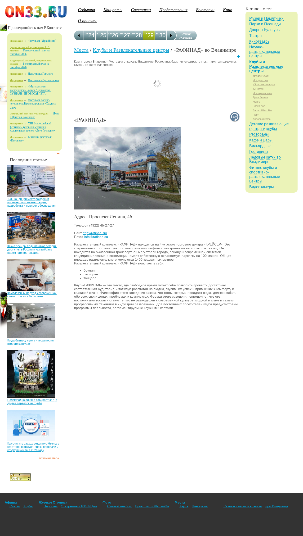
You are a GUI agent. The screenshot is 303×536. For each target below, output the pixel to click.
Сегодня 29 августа (185, 36)
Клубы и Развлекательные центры (131, 49)
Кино (227, 9)
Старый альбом (119, 506)
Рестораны (259, 134)
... (58, 152)
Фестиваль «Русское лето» (43, 80)
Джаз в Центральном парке (34, 115)
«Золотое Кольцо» (264, 84)
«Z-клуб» (258, 88)
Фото (106, 502)
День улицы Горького (40, 73)
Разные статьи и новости (242, 506)
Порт (256, 114)
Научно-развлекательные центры (264, 51)
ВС (157, 33)
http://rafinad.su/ (95, 233)
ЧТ (121, 33)
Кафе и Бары (260, 140)
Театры (255, 36)
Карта (183, 506)
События (86, 9)
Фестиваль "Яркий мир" (42, 40)
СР (110, 33)
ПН (86, 33)
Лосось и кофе (262, 119)
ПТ (133, 33)
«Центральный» (262, 93)
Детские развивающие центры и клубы (269, 126)
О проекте (87, 20)
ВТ (98, 33)
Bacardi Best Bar (262, 110)
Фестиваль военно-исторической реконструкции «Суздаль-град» (33, 103)
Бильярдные (260, 146)
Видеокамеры (261, 187)
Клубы (28, 506)
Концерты (112, 9)
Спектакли (141, 9)
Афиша (11, 502)
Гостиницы (258, 152)
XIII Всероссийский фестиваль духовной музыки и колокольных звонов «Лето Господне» (32, 127)
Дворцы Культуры (265, 30)
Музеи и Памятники (266, 18)
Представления (173, 9)
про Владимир (276, 506)
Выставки (205, 9)
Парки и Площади (265, 24)
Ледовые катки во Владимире (265, 159)
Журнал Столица (53, 502)
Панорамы (200, 506)
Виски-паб (259, 105)
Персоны (51, 506)
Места (81, 49)
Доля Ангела (260, 97)
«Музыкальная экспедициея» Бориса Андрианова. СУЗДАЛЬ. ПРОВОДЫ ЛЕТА (30, 90)
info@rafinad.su (96, 237)
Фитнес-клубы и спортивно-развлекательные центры (264, 174)
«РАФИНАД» (261, 75)
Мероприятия (16, 41)
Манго (256, 101)
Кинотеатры (259, 41)
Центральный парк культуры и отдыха (29, 113)
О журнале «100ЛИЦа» (79, 506)
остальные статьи (49, 458)
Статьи (14, 506)
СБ (145, 33)
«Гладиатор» (260, 80)
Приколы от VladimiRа (152, 506)
